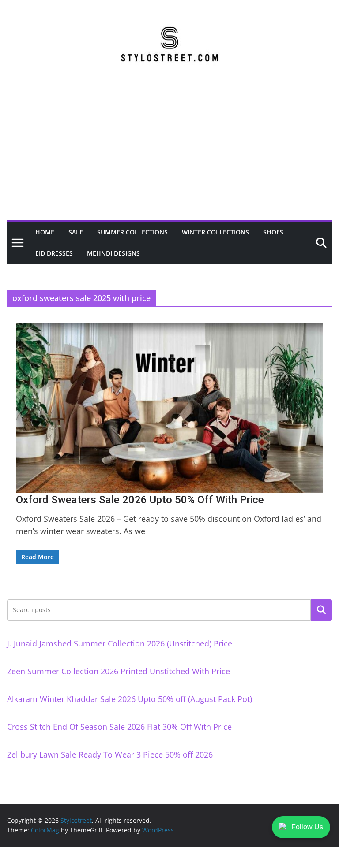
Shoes (273, 232)
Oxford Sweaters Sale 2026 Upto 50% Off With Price (140, 500)
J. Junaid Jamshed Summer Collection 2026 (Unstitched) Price (119, 643)
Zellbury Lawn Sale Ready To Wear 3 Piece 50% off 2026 (110, 754)
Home (44, 232)
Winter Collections (215, 232)
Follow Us (307, 827)
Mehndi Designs (113, 253)
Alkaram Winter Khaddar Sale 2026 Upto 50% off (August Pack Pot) (129, 699)
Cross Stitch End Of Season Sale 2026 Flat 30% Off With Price (119, 726)
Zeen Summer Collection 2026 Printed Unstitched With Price (118, 671)
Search (321, 610)
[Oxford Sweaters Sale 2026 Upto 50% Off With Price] (169, 408)
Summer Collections (132, 232)
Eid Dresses (54, 253)
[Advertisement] (169, 153)
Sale (75, 232)
